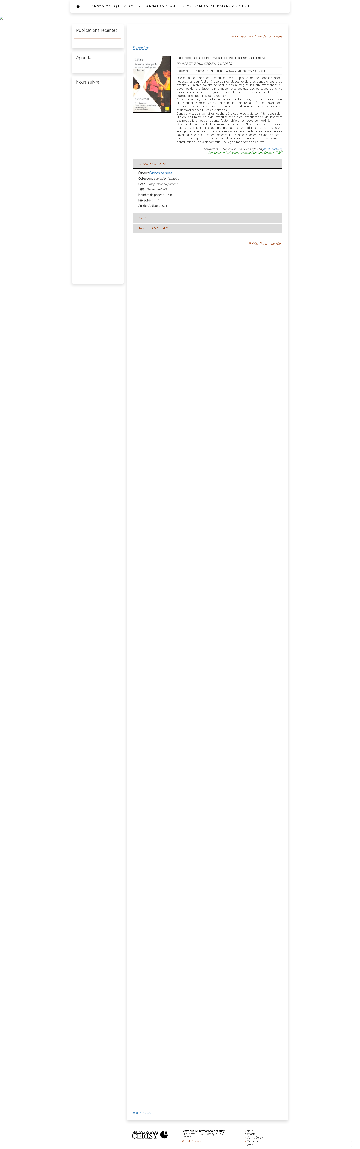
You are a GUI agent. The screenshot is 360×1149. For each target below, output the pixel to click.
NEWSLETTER (175, 6)
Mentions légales (251, 1143)
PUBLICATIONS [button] (220, 6)
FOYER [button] (132, 6)
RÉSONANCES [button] (151, 6)
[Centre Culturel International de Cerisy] (78, 6)
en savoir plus (272, 149)
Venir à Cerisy (255, 1137)
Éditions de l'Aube (160, 173)
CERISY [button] (96, 6)
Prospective (140, 47)
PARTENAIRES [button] (196, 6)
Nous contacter (250, 1133)
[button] (354, 1144)
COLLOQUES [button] (114, 6)
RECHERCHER (245, 6)
